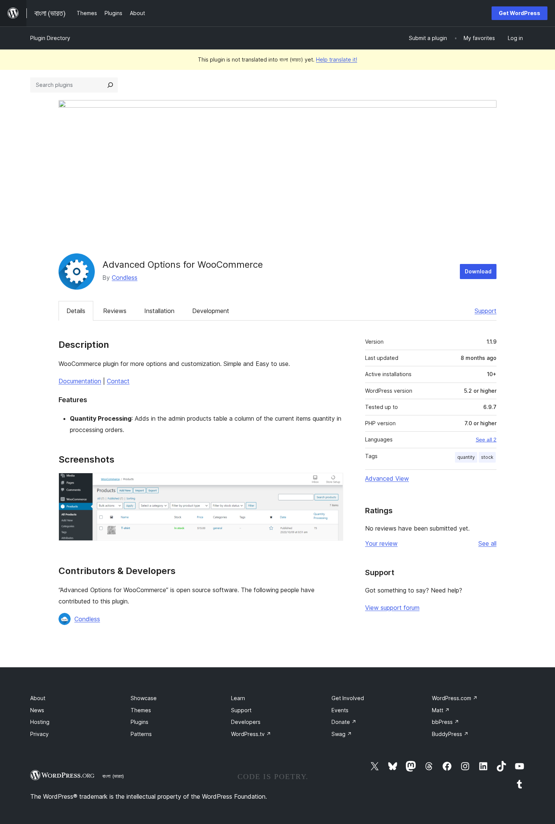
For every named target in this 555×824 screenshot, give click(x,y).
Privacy (39, 734)
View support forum (392, 607)
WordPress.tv (251, 734)
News (37, 710)
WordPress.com (455, 698)
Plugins (139, 722)
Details (75, 311)
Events (339, 710)
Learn (238, 698)
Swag (341, 734)
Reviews (114, 311)
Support (485, 311)
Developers (246, 722)
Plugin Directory (50, 38)
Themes (141, 710)
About (37, 698)
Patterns (141, 734)
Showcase (144, 698)
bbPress (445, 722)
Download (478, 271)
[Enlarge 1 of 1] (333, 483)
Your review (381, 543)
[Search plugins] (110, 85)
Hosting (39, 722)
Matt (441, 710)
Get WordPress (519, 13)
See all (487, 543)
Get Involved (347, 698)
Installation (159, 311)
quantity (466, 457)
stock (487, 457)
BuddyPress (450, 734)
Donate (343, 722)
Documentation (80, 381)
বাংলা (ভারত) (113, 776)
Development (210, 311)
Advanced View (387, 478)
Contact (118, 381)
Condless (124, 277)
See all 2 (486, 440)
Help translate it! (336, 59)
